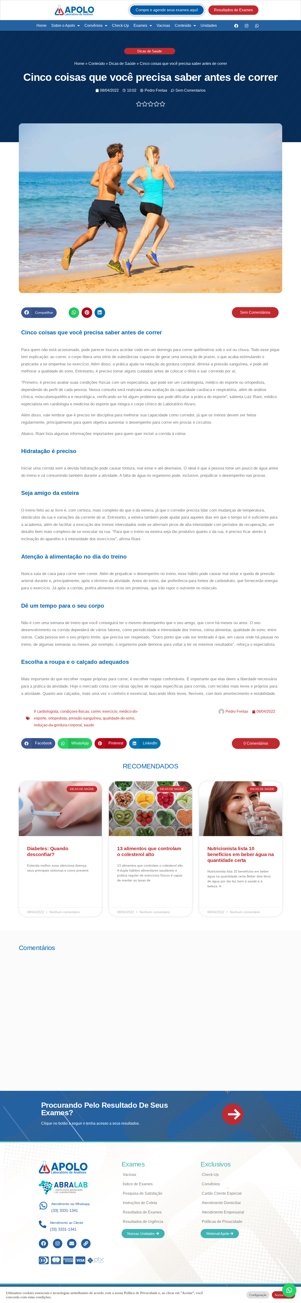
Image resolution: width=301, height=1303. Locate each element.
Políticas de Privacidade (222, 1222)
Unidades (209, 25)
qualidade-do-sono (118, 718)
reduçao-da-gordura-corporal (58, 725)
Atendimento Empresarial (223, 1212)
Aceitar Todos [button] (283, 1295)
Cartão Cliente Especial (222, 1193)
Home (41, 25)
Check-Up (120, 25)
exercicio (109, 711)
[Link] (86, 1243)
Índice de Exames (138, 1184)
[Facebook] (236, 26)
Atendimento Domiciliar (221, 1203)
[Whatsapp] (257, 26)
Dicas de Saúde (149, 51)
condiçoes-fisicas (74, 711)
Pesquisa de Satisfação (142, 1193)
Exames (140, 25)
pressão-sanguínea (85, 718)
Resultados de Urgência (143, 1222)
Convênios (93, 25)
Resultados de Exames (142, 1212)
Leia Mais (33, 884)
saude (89, 725)
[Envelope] (71, 1243)
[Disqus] (150, 1014)
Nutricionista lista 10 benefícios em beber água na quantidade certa (240, 854)
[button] (39, 312)
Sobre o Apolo (63, 25)
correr (95, 711)
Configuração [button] (258, 1295)
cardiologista (47, 711)
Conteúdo (183, 25)
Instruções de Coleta (140, 1203)
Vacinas (163, 25)
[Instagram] (246, 26)
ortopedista (57, 718)
